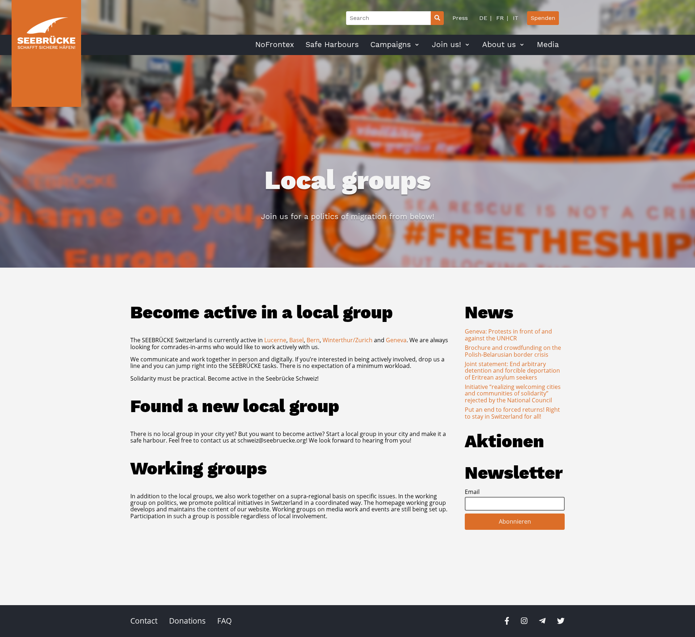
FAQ (224, 621)
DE (483, 17)
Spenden (543, 17)
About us (499, 44)
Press (460, 17)
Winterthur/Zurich (347, 340)
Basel (296, 340)
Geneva (396, 340)
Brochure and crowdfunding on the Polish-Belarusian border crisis (513, 351)
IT (514, 17)
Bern (313, 340)
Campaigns (390, 44)
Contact (143, 621)
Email (472, 492)
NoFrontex (274, 44)
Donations (187, 621)
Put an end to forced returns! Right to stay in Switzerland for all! (512, 413)
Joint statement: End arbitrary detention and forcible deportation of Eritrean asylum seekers (512, 370)
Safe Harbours (332, 44)
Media (548, 44)
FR (499, 17)
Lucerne (275, 340)
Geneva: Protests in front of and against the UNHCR (508, 334)
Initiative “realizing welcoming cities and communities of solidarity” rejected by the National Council (513, 393)
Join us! (446, 44)
